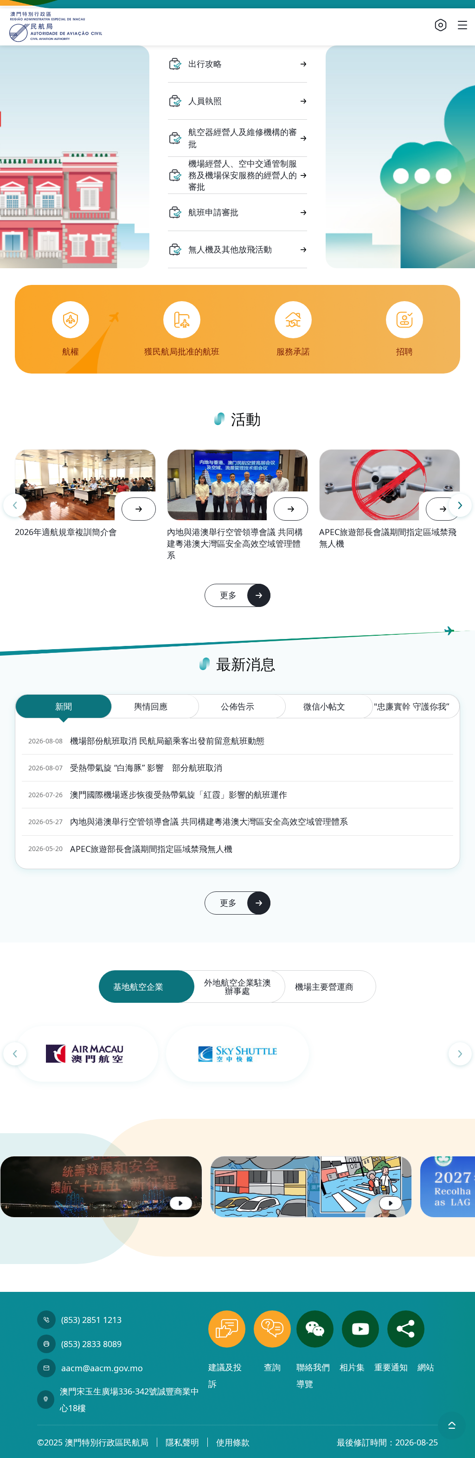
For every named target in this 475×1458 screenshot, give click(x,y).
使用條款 (233, 1442)
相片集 (353, 1367)
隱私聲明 (182, 1442)
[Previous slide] (14, 505)
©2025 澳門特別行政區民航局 (92, 1442)
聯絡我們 (314, 1367)
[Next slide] (460, 505)
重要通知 (392, 1367)
